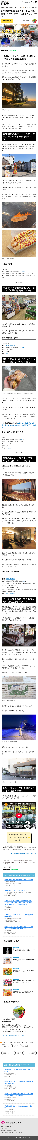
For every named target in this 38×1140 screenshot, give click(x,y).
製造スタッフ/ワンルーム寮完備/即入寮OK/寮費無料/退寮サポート (19, 1082)
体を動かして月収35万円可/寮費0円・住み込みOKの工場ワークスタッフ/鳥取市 (19, 1094)
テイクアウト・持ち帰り (10, 1046)
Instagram (8, 448)
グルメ (4, 1042)
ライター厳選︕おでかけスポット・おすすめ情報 (20, 860)
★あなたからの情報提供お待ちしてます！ (23, 853)
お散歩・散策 (24, 1046)
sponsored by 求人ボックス (27, 875)
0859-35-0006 (10, 579)
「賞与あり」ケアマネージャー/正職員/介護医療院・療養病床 (19, 915)
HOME (4, 860)
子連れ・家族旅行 (14, 1042)
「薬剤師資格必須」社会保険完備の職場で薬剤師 (18, 1107)
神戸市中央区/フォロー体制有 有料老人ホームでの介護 (19, 1070)
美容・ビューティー (8, 1044)
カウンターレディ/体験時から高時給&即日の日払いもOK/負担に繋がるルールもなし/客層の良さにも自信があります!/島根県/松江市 (18, 902)
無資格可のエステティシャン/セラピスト (17, 890)
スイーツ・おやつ (27, 1042)
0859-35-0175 (10, 345)
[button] (19, 837)
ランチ (19, 1044)
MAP (23, 271)
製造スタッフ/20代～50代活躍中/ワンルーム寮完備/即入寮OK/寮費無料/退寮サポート (19, 927)
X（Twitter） (12, 593)
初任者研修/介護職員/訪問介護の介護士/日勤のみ (19, 880)
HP (7, 353)
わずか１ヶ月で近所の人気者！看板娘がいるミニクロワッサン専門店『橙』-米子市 (19, 425)
